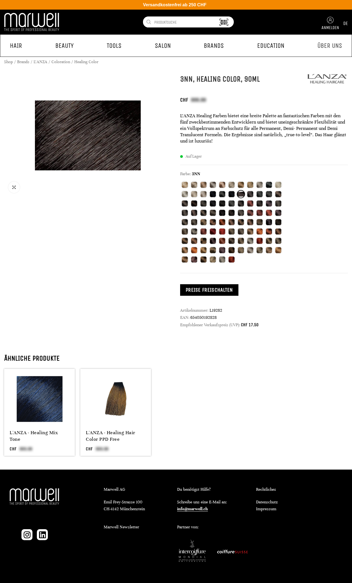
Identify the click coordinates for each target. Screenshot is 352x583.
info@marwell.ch (192, 508)
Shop (8, 61)
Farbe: (185, 173)
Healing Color (86, 61)
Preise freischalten (209, 290)
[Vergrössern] (14, 187)
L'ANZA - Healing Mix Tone (34, 435)
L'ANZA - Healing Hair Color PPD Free (110, 435)
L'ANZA (40, 61)
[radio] (185, 185)
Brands (23, 61)
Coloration (60, 61)
